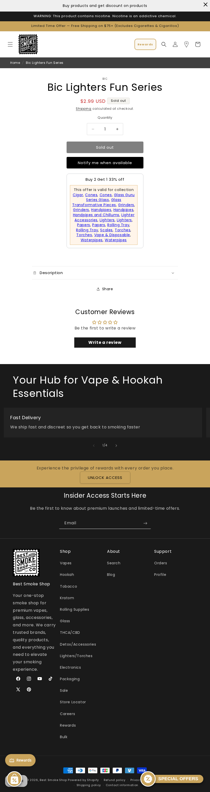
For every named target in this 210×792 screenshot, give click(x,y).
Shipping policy (89, 785)
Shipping (83, 108)
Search (114, 563)
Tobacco (68, 586)
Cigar (78, 194)
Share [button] (107, 289)
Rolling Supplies (74, 609)
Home (15, 63)
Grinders (126, 204)
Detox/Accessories (78, 644)
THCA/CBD (70, 632)
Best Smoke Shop (53, 780)
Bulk (63, 736)
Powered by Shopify (83, 780)
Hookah (67, 574)
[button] (10, 44)
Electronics (70, 667)
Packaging (70, 678)
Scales (106, 230)
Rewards (68, 725)
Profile (160, 574)
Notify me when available (105, 162)
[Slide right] (116, 445)
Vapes (66, 563)
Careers (67, 713)
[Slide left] (93, 445)
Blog (111, 574)
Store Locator (73, 702)
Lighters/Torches (76, 655)
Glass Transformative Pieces (96, 202)
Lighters (107, 220)
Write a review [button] (104, 342)
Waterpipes (92, 240)
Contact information (122, 785)
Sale (64, 690)
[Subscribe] (145, 523)
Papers (83, 224)
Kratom (67, 597)
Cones (91, 194)
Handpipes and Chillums (96, 214)
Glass (65, 621)
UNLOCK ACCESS (105, 477)
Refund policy (114, 780)
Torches (122, 230)
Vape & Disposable (112, 234)
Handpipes (101, 209)
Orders (160, 563)
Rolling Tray (118, 224)
